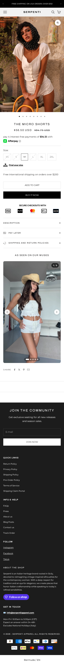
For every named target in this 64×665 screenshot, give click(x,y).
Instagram (8, 547)
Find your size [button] (16, 165)
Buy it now (32, 195)
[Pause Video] (32, 312)
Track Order (9, 533)
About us (7, 516)
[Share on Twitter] (19, 369)
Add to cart (32, 185)
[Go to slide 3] (33, 359)
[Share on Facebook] (14, 369)
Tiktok (6, 559)
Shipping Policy (11, 474)
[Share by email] (28, 369)
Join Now (32, 442)
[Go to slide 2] (30, 359)
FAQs (6, 506)
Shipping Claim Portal (14, 491)
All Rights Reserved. (48, 634)
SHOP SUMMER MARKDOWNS (32, 4)
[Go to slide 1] (27, 359)
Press (6, 511)
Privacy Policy (10, 469)
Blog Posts (8, 522)
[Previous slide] (7, 312)
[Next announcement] (61, 3)
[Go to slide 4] (35, 359)
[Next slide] (56, 312)
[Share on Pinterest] (23, 369)
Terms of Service (11, 485)
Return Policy (10, 464)
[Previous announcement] (3, 3)
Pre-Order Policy (11, 480)
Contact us (8, 527)
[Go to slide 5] (37, 359)
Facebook (8, 553)
